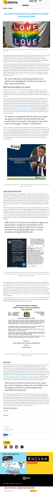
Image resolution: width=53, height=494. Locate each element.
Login (20, 483)
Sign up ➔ (33, 491)
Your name (5, 410)
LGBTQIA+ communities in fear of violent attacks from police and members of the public (27, 293)
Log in (40, 0)
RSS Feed (36, 1)
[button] (25, 5)
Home (4, 483)
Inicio (28, 8)
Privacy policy (11, 483)
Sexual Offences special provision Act (24, 108)
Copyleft (16, 483)
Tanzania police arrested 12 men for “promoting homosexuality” (26, 297)
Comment (5, 415)
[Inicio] (12, 2)
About (7, 483)
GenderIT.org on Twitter (33, 1)
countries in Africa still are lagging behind (26, 73)
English (5, 8)
